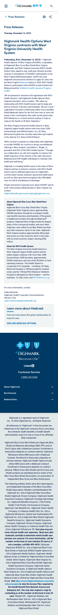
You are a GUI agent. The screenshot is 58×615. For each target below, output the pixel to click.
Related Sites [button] (10, 399)
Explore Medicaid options (21, 323)
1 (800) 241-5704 (29, 377)
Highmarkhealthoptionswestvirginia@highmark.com (27, 193)
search (51, 6)
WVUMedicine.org (41, 277)
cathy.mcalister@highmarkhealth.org (20, 300)
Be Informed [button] (10, 393)
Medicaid (23, 82)
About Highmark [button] (12, 386)
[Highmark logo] (28, 5)
